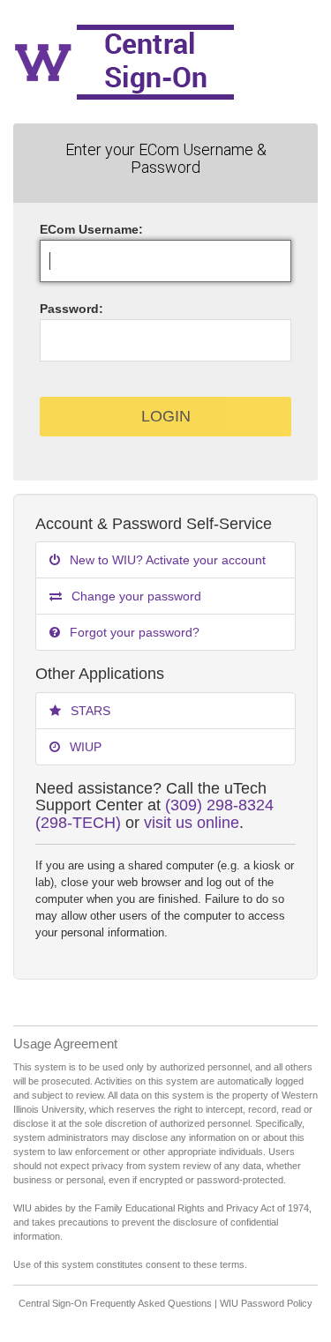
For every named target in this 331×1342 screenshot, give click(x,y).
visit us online (191, 822)
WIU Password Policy (266, 1303)
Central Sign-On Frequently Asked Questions (115, 1303)
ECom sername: (91, 229)
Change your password (134, 596)
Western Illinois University (165, 62)
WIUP (84, 747)
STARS (88, 711)
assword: (71, 309)
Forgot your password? (132, 632)
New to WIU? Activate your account (166, 560)
